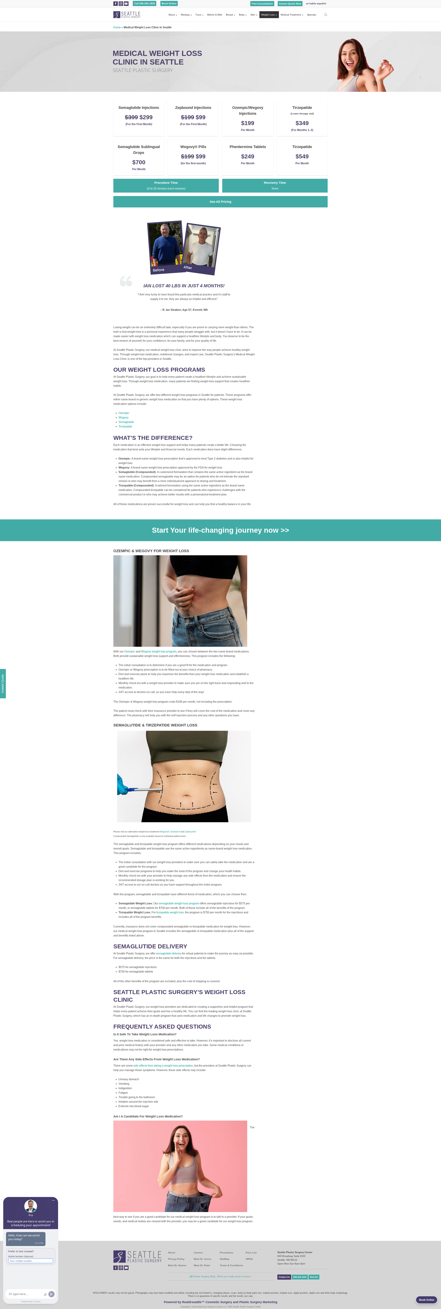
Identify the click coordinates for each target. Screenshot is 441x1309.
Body (241, 14)
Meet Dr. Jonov (202, 1259)
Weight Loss (268, 14)
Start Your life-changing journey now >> (220, 530)
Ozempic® (175, 832)
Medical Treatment (291, 14)
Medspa (185, 14)
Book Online (169, 3)
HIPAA (249, 1259)
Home (117, 27)
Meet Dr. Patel (202, 1265)
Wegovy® (164, 832)
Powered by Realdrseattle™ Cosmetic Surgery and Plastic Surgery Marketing (220, 1302)
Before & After (214, 14)
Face (198, 14)
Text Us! (314, 1277)
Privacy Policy (176, 1259)
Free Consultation (262, 3)
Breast (229, 14)
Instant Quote (2, 683)
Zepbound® (190, 832)
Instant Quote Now (290, 3)
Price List (251, 1252)
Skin (252, 14)
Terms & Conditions (231, 1265)
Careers (198, 1252)
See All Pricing (220, 201)
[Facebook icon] (115, 3)
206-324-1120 (299, 1277)
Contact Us (284, 1277)
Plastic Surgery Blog (204, 1276)
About (171, 14)
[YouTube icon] (126, 3)
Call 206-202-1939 (144, 3)
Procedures (226, 1252)
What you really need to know (233, 1276)
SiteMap (224, 1259)
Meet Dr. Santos (177, 1265)
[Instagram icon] (121, 3)
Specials (311, 14)
